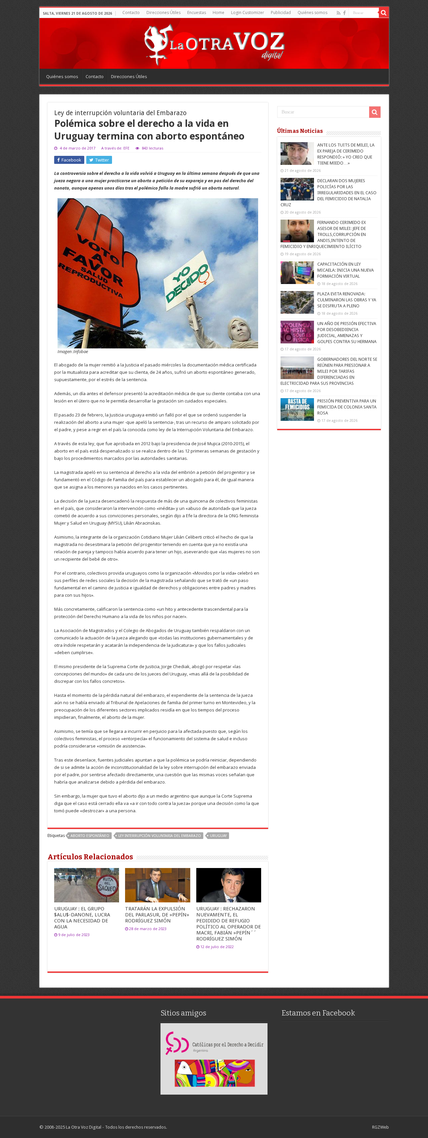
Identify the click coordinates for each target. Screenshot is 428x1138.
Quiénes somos (312, 12)
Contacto (131, 12)
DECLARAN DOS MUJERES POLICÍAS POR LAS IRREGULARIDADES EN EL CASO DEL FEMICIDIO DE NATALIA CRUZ (329, 192)
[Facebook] (344, 13)
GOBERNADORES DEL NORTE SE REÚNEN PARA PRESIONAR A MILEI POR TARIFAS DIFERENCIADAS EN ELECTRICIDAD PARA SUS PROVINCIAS (329, 371)
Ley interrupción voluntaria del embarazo (159, 836)
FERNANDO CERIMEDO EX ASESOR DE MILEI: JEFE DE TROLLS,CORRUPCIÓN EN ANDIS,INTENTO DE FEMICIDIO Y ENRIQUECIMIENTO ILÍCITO (323, 234)
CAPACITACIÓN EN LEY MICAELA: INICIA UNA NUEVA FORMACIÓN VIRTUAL (345, 270)
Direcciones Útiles (163, 12)
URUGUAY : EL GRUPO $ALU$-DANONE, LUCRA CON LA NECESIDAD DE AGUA (82, 918)
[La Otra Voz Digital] (214, 43)
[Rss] (338, 13)
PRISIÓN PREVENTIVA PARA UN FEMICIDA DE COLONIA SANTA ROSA (347, 406)
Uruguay (218, 836)
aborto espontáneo (90, 836)
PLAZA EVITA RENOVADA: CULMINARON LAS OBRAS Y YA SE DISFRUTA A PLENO (346, 299)
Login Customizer (247, 12)
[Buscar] (384, 13)
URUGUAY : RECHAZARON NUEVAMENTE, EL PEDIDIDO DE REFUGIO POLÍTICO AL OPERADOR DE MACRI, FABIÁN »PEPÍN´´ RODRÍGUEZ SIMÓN (228, 924)
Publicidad (281, 12)
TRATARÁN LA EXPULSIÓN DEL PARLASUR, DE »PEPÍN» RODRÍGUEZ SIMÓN (157, 915)
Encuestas (196, 12)
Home (218, 12)
